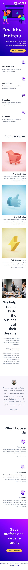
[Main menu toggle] (3, 3)
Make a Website (17, 50)
